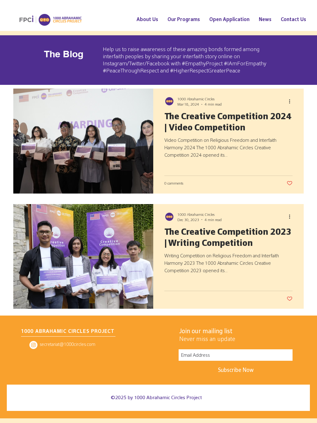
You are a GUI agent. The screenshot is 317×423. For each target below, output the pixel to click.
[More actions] (291, 101)
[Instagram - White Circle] (33, 345)
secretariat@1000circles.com (67, 344)
